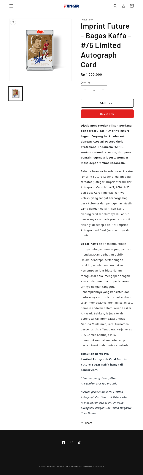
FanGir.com (98, 467)
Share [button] (88, 422)
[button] (11, 6)
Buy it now (107, 114)
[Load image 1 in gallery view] (15, 94)
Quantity (85, 82)
